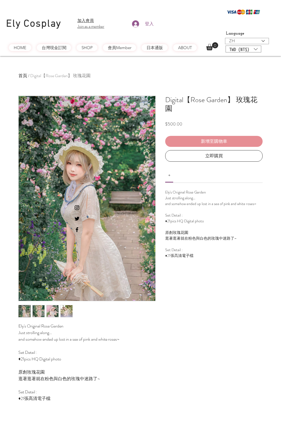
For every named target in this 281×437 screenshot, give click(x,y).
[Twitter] (77, 218)
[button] (212, 46)
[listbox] (243, 49)
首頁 (22, 75)
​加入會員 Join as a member (90, 23)
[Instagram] (77, 208)
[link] (169, 175)
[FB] (77, 229)
